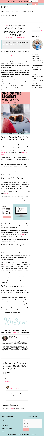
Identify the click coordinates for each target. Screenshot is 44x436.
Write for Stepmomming (7, 428)
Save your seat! (33, 1)
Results (14, 15)
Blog (17, 11)
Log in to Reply (8, 381)
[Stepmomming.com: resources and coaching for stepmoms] (7, 7)
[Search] (41, 31)
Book (13, 11)
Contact (4, 431)
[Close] (43, 1)
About (3, 420)
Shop (35, 4)
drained (6, 193)
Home (2, 11)
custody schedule (12, 55)
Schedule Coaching (5, 15)
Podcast (24, 11)
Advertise (4, 423)
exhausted (15, 332)
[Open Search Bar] (42, 20)
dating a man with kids (23, 59)
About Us (30, 11)
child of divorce (7, 264)
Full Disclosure (5, 425)
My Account (29, 4)
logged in (11, 408)
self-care (22, 234)
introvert (3, 152)
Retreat (7, 11)
